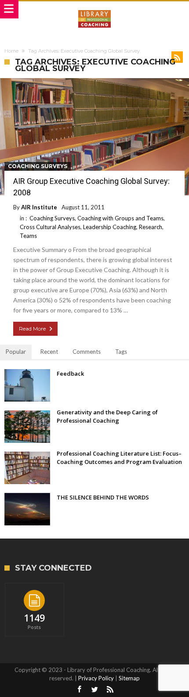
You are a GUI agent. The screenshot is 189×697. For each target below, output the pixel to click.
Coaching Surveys (37, 166)
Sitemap (129, 678)
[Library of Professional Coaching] (94, 10)
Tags (121, 351)
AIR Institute (39, 207)
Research (150, 226)
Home (11, 51)
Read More (32, 328)
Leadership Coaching (109, 226)
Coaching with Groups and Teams (120, 218)
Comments (87, 351)
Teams (28, 235)
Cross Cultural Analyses (50, 226)
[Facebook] (79, 690)
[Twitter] (94, 690)
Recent (49, 351)
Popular (16, 351)
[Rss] (110, 690)
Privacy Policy (96, 678)
